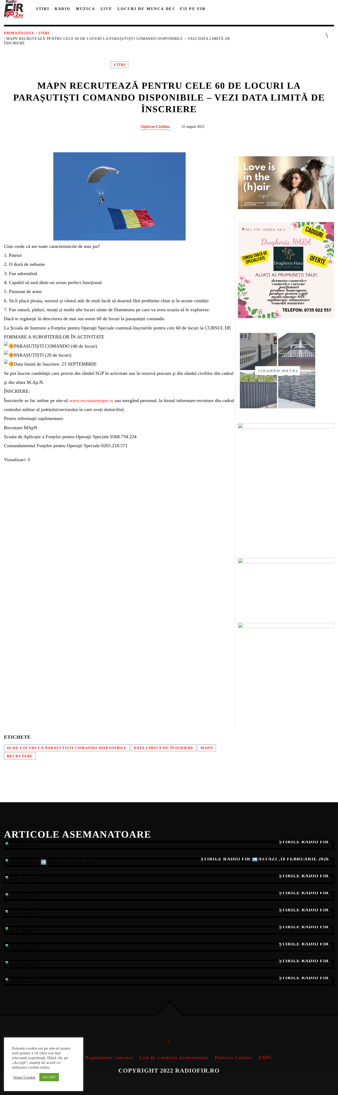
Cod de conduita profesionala (174, 1057)
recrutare (20, 756)
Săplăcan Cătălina (155, 126)
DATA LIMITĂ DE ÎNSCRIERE (164, 748)
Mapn (206, 748)
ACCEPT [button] (49, 1077)
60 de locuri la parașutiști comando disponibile (67, 748)
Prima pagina (19, 33)
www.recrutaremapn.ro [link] (91, 400)
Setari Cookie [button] (24, 1077)
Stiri (43, 33)
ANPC (265, 1057)
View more (169, 845)
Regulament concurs (109, 1057)
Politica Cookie (233, 1057)
